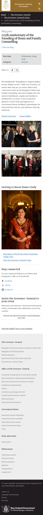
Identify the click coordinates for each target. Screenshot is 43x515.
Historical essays (8, 458)
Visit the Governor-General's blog (17, 260)
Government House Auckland (12, 419)
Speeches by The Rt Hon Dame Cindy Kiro (16, 358)
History (4, 388)
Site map (5, 500)
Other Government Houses (11, 422)
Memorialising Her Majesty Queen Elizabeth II (18, 378)
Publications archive (9, 455)
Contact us (5, 492)
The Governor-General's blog (17, 18)
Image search (6, 472)
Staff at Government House (11, 425)
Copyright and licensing (10, 495)
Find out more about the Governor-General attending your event (21, 317)
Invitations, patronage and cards (13, 392)
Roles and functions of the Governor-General (18, 382)
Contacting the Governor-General (14, 395)
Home (3, 15)
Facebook (8, 281)
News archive (6, 442)
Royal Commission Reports (11, 402)
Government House (10, 409)
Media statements (8, 355)
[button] (39, 9)
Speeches (5, 465)
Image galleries (7, 469)
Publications (7, 449)
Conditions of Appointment (11, 385)
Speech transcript (9, 116)
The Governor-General (20, 15)
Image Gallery (25, 116)
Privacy (4, 498)
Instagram (9, 290)
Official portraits (8, 399)
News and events (9, 436)
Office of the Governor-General (15, 369)
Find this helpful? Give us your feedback (17, 329)
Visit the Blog (8, 47)
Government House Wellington (13, 415)
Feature (25, 62)
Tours (4, 429)
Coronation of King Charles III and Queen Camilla (19, 375)
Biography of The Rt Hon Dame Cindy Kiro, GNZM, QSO (21, 348)
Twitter (8, 285)
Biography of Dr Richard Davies (13, 351)
